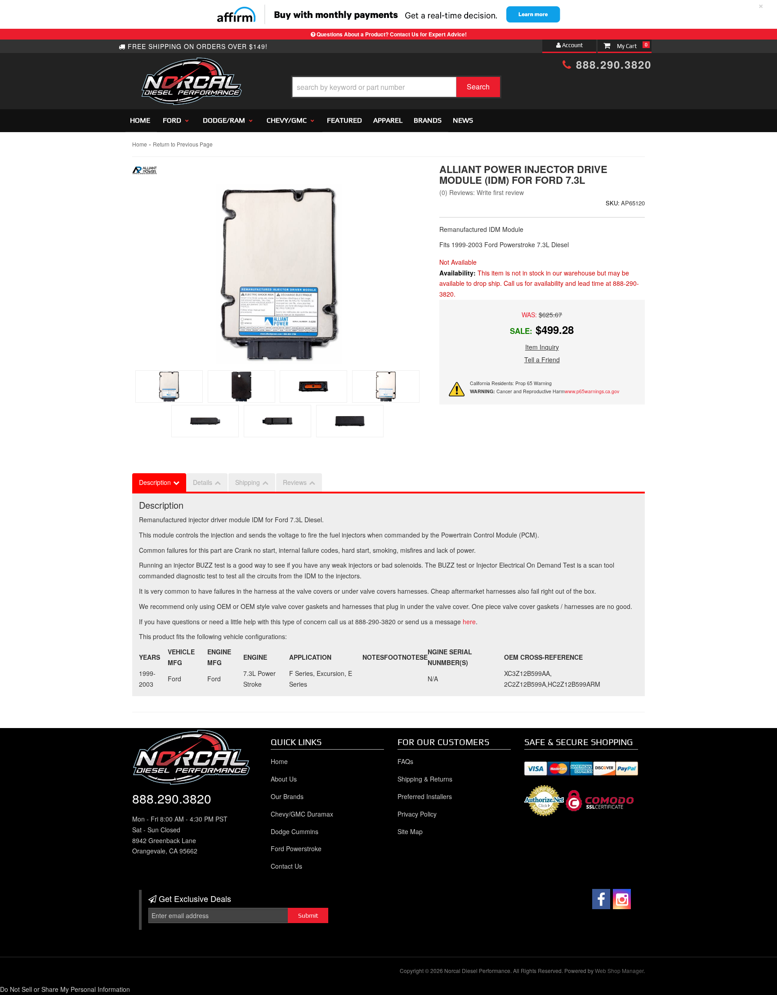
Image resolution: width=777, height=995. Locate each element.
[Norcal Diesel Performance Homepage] (191, 65)
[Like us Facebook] (601, 899)
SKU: (613, 203)
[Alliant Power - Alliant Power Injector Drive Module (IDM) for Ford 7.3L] (144, 172)
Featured (344, 120)
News (463, 120)
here (469, 621)
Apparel (387, 120)
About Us (284, 778)
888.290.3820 (612, 64)
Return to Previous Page (183, 144)
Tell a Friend (542, 359)
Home (140, 120)
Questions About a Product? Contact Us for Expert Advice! (392, 34)
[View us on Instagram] (622, 899)
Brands (428, 120)
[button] (396, 87)
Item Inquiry (542, 346)
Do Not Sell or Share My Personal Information (65, 989)
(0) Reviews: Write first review (481, 192)
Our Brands (287, 796)
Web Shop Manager (619, 970)
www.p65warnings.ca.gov (592, 391)
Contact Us (286, 866)
